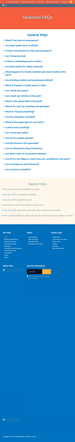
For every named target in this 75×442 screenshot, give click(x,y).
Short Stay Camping (10, 244)
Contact (54, 244)
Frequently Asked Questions (13, 248)
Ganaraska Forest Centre (59, 239)
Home (6, 237)
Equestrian (64, 2)
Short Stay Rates (33, 239)
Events (6, 255)
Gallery (6, 257)
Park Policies (8, 253)
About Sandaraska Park (11, 239)
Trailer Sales (56, 237)
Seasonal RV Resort (10, 241)
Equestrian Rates (33, 241)
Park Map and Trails (52, 2)
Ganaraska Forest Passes (35, 244)
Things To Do (56, 241)
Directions (55, 246)
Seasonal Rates (33, 237)
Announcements (13, 2)
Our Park (41, 2)
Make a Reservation (58, 248)
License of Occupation (28, 2)
